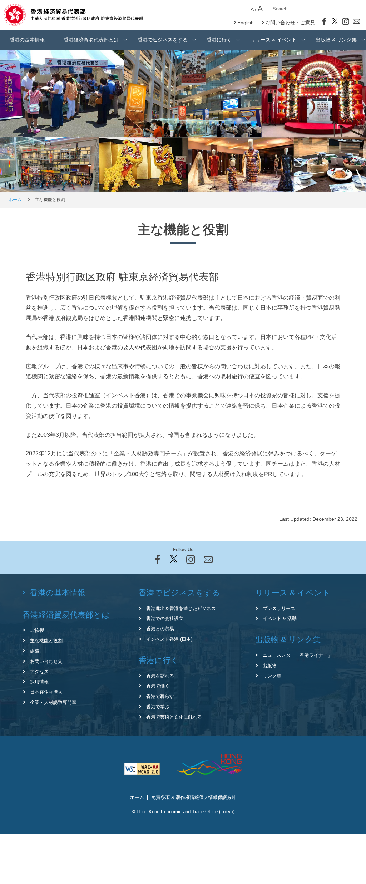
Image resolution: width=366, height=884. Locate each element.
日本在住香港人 (46, 692)
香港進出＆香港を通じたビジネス (181, 608)
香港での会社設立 (164, 618)
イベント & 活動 (280, 618)
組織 (34, 651)
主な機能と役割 (46, 640)
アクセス (39, 671)
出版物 (270, 665)
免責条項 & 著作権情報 (175, 797)
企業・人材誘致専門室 (53, 702)
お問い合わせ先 (46, 661)
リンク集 (272, 676)
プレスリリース (279, 608)
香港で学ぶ (157, 706)
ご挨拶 (37, 630)
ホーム (15, 199)
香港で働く (157, 686)
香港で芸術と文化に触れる (174, 717)
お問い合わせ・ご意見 (290, 22)
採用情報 (39, 681)
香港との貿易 (160, 628)
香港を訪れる (160, 676)
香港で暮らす (160, 696)
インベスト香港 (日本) (169, 639)
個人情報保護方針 (217, 797)
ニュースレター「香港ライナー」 (297, 655)
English (245, 22)
